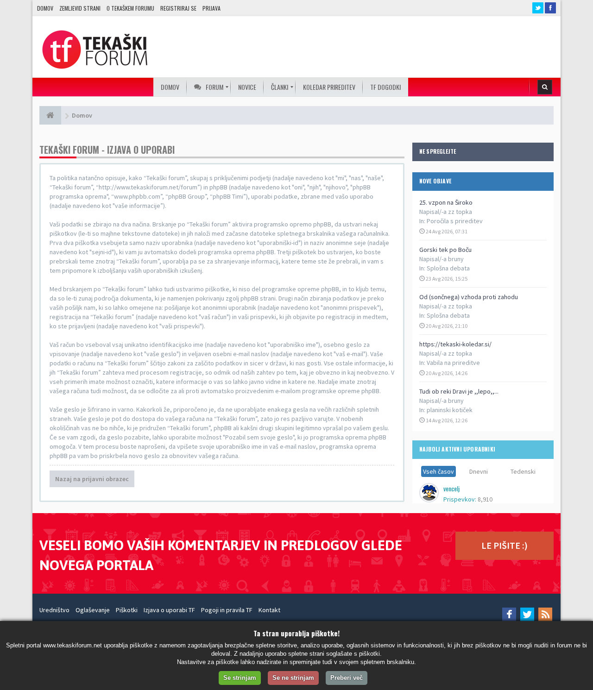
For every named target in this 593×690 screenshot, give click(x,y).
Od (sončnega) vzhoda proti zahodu (468, 297)
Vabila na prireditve (453, 362)
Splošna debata (448, 268)
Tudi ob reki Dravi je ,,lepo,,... (458, 391)
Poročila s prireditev (455, 221)
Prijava (211, 8)
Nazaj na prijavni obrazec (92, 479)
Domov (45, 8)
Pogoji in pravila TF (226, 610)
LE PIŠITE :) (504, 545)
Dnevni (478, 471)
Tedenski (523, 471)
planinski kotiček (450, 410)
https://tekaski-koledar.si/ (455, 344)
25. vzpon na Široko (446, 202)
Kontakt (269, 610)
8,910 (485, 499)
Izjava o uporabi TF (169, 610)
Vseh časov (438, 471)
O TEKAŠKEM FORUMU (130, 8)
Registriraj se (178, 8)
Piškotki (127, 610)
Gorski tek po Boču (445, 249)
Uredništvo (54, 610)
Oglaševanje (93, 610)
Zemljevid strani (80, 8)
